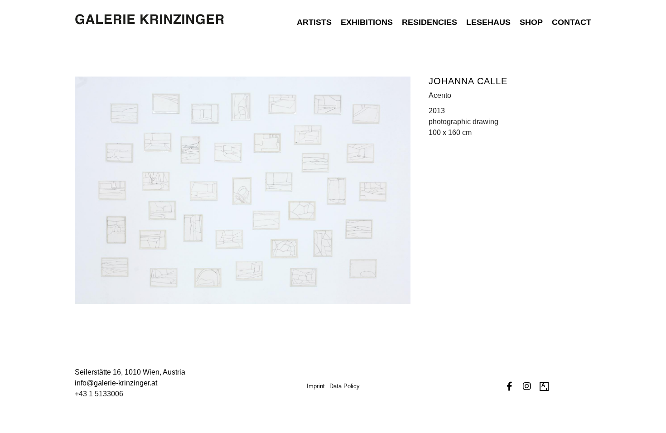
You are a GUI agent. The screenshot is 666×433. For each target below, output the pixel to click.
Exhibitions (367, 22)
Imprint (316, 386)
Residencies (429, 22)
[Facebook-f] (509, 386)
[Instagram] (527, 386)
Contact (571, 22)
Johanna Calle (468, 81)
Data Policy (344, 386)
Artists (314, 22)
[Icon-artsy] (544, 386)
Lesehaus (488, 22)
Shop (531, 22)
